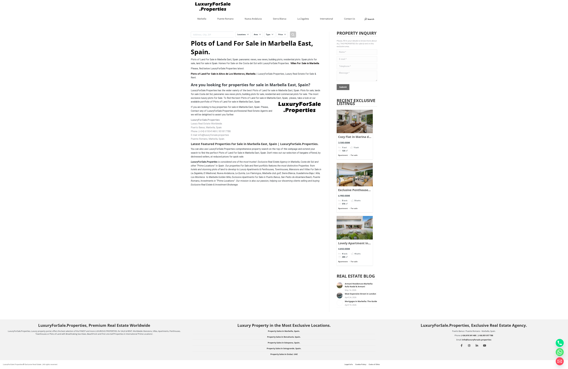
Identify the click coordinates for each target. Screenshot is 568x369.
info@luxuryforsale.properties (476, 339)
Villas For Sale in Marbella (305, 63)
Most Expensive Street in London (360, 293)
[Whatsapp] (560, 352)
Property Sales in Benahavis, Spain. (284, 337)
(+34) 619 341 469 (468, 335)
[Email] (560, 361)
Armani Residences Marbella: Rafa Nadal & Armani (359, 285)
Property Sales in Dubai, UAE (284, 354)
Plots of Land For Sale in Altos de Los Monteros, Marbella (223, 73)
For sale (354, 155)
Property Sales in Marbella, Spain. (284, 331)
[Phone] (560, 343)
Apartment (343, 155)
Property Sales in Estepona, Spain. (284, 342)
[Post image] (340, 285)
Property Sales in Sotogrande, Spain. (284, 348)
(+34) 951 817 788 (485, 335)
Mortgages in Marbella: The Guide (361, 301)
